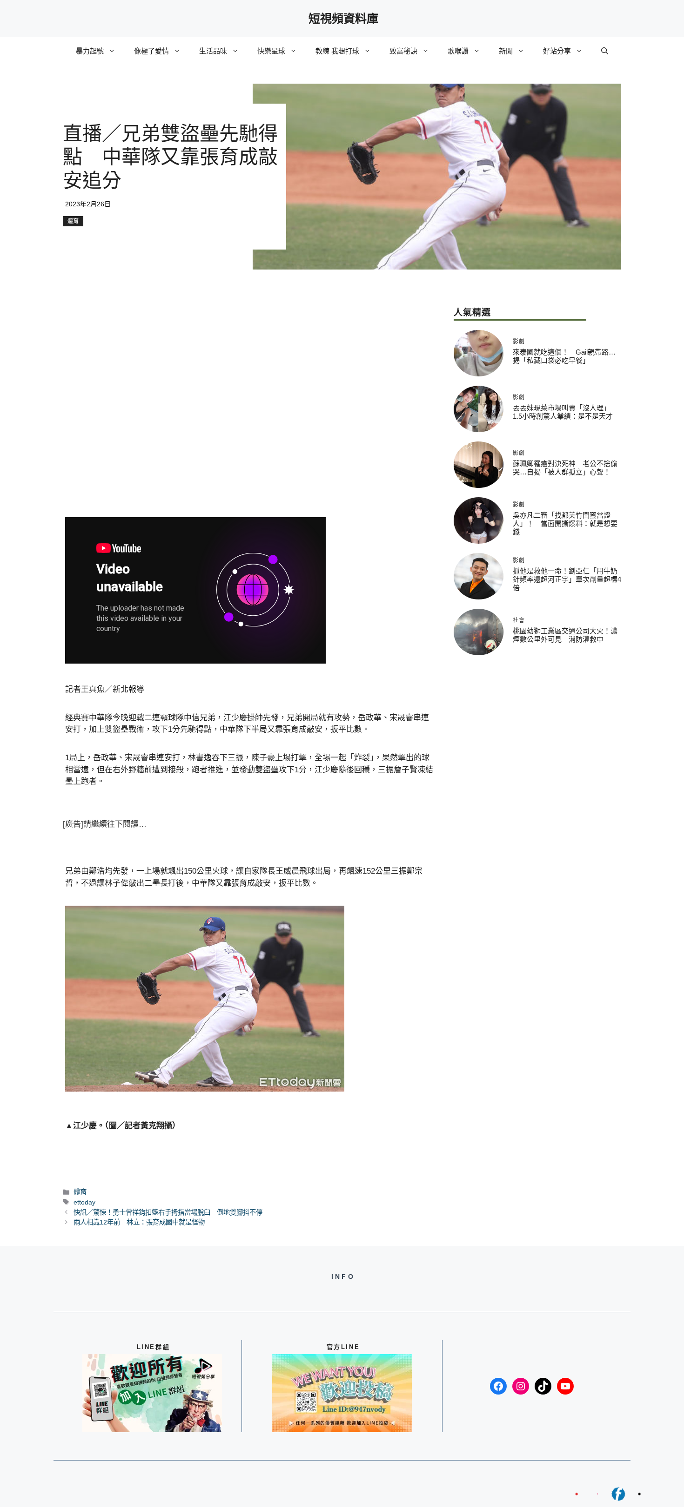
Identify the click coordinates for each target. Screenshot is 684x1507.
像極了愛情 (151, 51)
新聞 (506, 51)
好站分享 (557, 51)
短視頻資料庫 (343, 18)
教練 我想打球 (337, 51)
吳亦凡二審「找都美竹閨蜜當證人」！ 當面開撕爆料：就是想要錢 (565, 523)
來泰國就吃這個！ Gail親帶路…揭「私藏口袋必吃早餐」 (564, 356)
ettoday (84, 1202)
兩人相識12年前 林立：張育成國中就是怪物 (139, 1222)
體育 (73, 221)
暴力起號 (90, 51)
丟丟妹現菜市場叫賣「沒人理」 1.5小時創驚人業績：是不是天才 (563, 412)
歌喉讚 (458, 51)
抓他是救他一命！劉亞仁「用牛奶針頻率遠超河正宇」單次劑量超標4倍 (567, 579)
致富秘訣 (403, 51)
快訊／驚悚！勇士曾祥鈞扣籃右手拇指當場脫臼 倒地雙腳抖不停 (168, 1212)
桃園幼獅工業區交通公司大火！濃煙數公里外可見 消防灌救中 (565, 635)
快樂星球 (271, 51)
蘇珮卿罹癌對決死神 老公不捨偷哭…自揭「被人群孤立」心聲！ (565, 468)
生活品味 (213, 51)
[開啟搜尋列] (604, 51)
